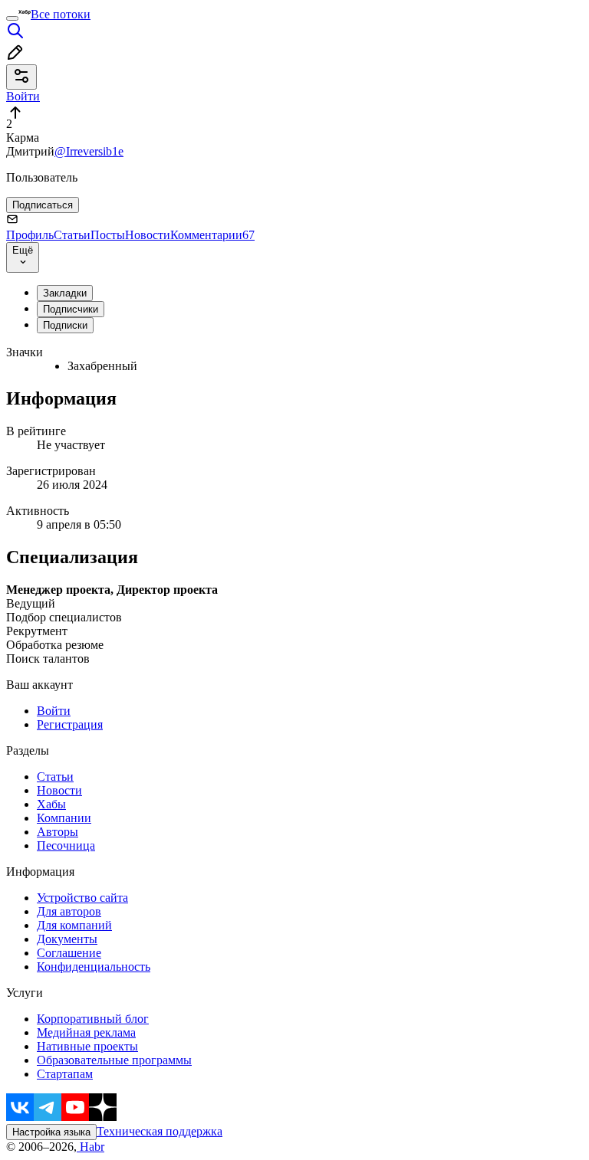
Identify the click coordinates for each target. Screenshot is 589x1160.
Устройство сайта (82, 897)
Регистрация (70, 724)
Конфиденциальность (93, 966)
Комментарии (212, 234)
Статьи (72, 234)
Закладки (65, 293)
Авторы (57, 831)
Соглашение (69, 952)
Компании (64, 817)
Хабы (51, 804)
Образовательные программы (114, 1060)
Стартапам (65, 1073)
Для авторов (69, 911)
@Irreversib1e (88, 151)
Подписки (65, 325)
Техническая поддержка (159, 1131)
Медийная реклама (86, 1032)
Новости (147, 234)
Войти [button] (23, 96)
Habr (90, 1146)
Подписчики (70, 309)
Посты (107, 234)
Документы (67, 938)
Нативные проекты (87, 1046)
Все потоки (60, 14)
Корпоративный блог (93, 1018)
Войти (54, 710)
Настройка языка (51, 1132)
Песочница (66, 845)
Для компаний (74, 925)
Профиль (30, 234)
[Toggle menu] (12, 18)
